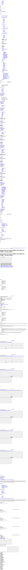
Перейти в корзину (3, 537)
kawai (4, 20)
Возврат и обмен (4, 231)
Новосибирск (2, 559)
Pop (3, 62)
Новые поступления (5, 76)
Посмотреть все (4, 149)
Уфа (1, 565)
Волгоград (2, 568)
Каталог (1, 483)
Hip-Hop (4, 65)
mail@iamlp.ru (2, 108)
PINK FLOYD (5, 52)
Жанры (3, 60)
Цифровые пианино (4, 17)
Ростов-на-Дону (2, 564)
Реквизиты (9, 479)
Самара (1, 569)
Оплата (3, 1)
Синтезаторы (3, 485)
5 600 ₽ (6, 348)
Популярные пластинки (6, 77)
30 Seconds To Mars (10, 430)
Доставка (3, 88)
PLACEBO (4, 53)
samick (4, 36)
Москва (1, 552)
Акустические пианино (5, 486)
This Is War (9, 410)
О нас (2, 3)
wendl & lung (4, 32)
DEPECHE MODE (5, 54)
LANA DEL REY (5, 56)
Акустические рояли (4, 33)
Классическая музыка (6, 75)
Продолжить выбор (2, 538)
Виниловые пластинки (4, 225)
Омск (1, 563)
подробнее (3, 41)
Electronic (4, 64)
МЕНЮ (1, 220)
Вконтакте (2, 95)
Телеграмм (2, 94)
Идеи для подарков (5, 74)
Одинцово (2, 556)
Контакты (3, 235)
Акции (2, 90)
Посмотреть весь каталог (5, 70)
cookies (5, 544)
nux (3, 22)
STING (4, 58)
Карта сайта (12, 479)
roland (4, 26)
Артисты (3, 50)
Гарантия (3, 492)
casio (3, 18)
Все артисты (3, 186)
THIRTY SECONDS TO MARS (4, 304)
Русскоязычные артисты (6, 78)
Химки (1, 555)
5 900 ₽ (6, 362)
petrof (4, 31)
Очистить (8, 214)
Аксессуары (3, 86)
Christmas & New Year (6, 73)
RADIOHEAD (5, 55)
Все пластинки (3, 105)
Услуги (3, 230)
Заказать (2, 518)
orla (3, 21)
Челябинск (2, 562)
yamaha (4, 19)
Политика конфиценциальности (4, 479)
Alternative (4, 63)
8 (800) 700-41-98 (3, 93)
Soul (3, 68)
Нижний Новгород (2, 561)
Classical (4, 67)
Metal (4, 66)
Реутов (1, 553)
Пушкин (1, 558)
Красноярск (2, 566)
